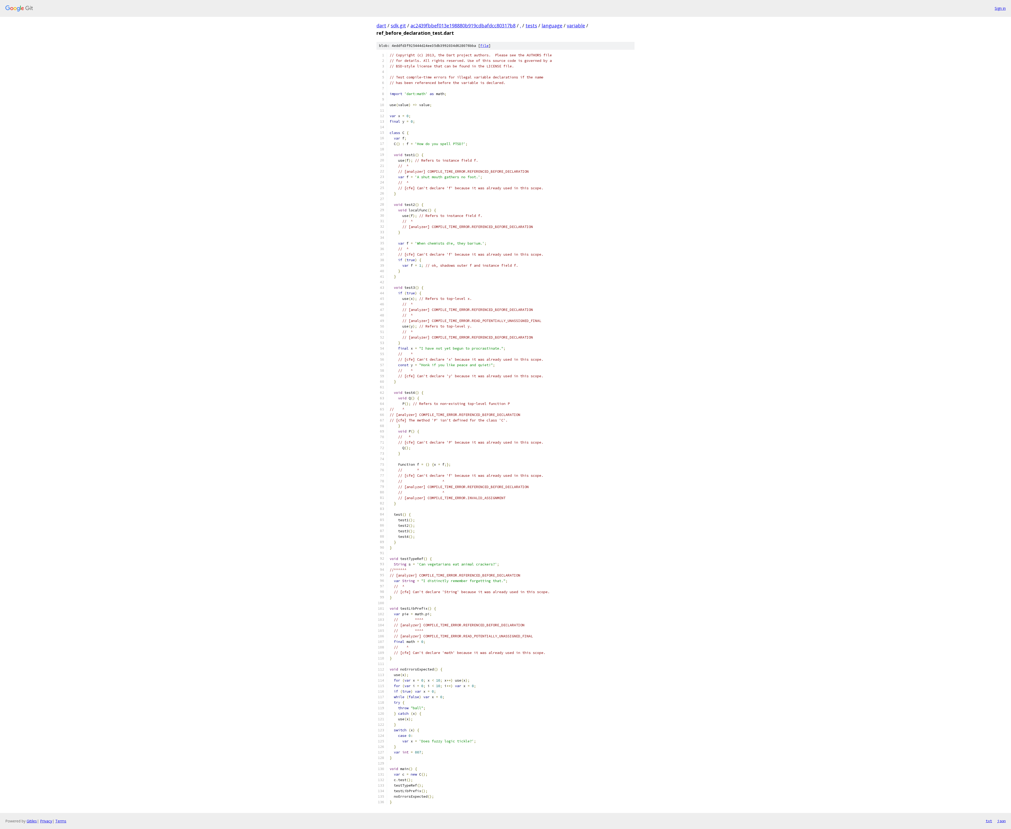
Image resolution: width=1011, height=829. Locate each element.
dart (381, 25)
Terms (60, 820)
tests (531, 25)
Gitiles (32, 820)
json (1001, 820)
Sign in (1000, 8)
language (552, 25)
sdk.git (398, 25)
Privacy (46, 820)
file (484, 45)
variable (576, 25)
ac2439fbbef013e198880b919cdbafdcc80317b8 (463, 25)
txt (989, 820)
